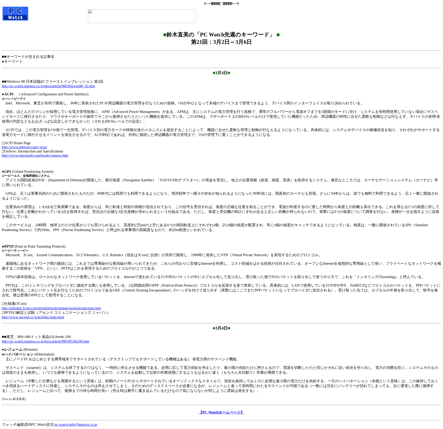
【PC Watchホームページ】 (221, 412)
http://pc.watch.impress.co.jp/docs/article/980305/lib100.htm (45, 341)
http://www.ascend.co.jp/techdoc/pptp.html (33, 317)
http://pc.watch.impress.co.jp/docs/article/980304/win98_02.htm (48, 86)
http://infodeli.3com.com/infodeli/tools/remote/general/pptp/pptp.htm (51, 308)
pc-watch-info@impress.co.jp (75, 424)
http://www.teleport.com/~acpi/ (24, 147)
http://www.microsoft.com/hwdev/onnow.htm (35, 155)
